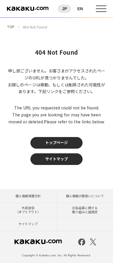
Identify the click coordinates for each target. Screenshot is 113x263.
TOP (10, 26)
